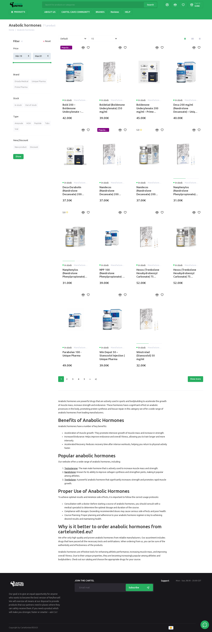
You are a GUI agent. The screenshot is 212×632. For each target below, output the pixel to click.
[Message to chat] (205, 625)
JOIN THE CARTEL (84, 580)
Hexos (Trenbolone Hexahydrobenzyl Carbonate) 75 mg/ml (147, 273)
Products (19, 12)
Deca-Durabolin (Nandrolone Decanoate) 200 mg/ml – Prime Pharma (72, 191)
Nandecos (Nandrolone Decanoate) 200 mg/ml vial (146, 191)
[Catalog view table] (199, 38)
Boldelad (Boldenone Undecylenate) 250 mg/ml (112, 108)
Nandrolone (70, 472)
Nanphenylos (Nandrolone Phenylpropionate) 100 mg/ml (184, 191)
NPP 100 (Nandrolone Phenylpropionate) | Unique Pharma (111, 273)
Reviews (115, 12)
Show (18, 156)
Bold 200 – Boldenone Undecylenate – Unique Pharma (72, 108)
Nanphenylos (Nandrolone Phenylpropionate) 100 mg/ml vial (74, 273)
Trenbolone (70, 479)
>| (96, 379)
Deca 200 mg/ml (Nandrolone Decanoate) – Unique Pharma (185, 108)
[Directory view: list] (192, 38)
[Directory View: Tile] (185, 38)
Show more (195, 379)
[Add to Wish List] (88, 47)
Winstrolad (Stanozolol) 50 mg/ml (145, 356)
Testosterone (71, 468)
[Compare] (175, 4)
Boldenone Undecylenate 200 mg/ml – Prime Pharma (147, 108)
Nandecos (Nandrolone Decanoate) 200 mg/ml (109, 191)
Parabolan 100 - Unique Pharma (72, 354)
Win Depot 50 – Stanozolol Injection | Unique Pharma (112, 356)
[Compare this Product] (83, 47)
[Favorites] (183, 4)
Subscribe (134, 587)
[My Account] (167, 4)
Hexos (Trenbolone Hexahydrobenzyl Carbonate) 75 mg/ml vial (184, 273)
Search (150, 5)
